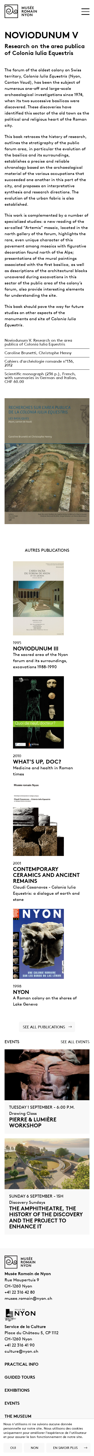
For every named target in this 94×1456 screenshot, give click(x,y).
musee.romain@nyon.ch (28, 1299)
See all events (75, 1042)
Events (12, 1404)
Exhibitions (17, 1391)
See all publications (44, 1027)
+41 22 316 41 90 (20, 1346)
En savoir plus (65, 1448)
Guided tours (20, 1378)
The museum (18, 1417)
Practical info (21, 1365)
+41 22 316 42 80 (20, 1293)
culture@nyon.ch (21, 1352)
